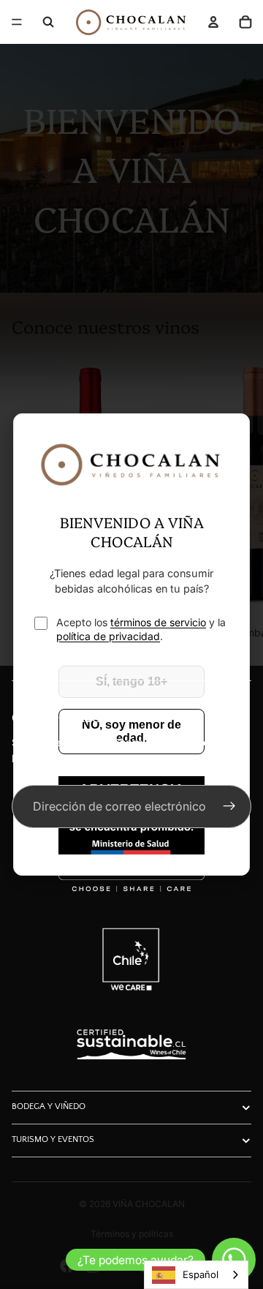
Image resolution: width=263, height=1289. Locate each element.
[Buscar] (48, 22)
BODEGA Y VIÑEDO (48, 1106)
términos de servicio (158, 622)
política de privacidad (108, 636)
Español (200, 1274)
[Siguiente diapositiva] (235, 498)
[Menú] (17, 22)
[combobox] (196, 1274)
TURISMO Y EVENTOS (53, 1139)
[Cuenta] (213, 22)
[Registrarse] (229, 807)
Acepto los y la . (141, 629)
